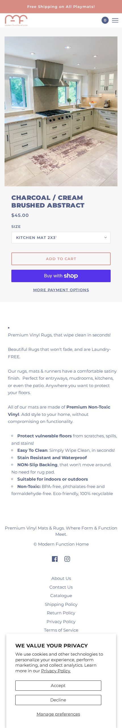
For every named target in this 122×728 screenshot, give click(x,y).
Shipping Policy (61, 604)
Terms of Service (61, 630)
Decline (58, 700)
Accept (58, 685)
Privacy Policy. (56, 670)
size (16, 226)
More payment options (61, 290)
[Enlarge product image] (61, 111)
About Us (61, 578)
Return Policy (61, 612)
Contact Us (61, 587)
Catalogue (61, 595)
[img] (55, 558)
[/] (22, 20)
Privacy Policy (61, 621)
